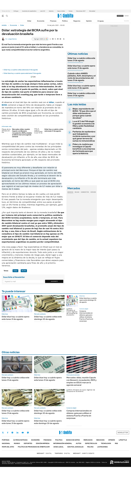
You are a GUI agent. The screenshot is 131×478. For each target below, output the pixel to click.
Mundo (17, 443)
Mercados (88, 440)
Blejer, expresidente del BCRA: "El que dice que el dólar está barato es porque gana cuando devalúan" (84, 113)
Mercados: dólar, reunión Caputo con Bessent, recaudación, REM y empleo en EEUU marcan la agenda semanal (22, 133)
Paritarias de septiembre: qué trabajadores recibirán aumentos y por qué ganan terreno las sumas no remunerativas (84, 136)
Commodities (85, 192)
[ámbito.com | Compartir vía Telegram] (60, 39)
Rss (116, 443)
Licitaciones (102, 447)
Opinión (89, 21)
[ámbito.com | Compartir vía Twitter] (55, 39)
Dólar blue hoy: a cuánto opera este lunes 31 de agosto (22, 73)
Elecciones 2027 (80, 11)
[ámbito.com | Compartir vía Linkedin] (58, 39)
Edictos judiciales (75, 447)
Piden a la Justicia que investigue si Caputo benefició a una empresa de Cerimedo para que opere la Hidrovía (84, 149)
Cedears (93, 192)
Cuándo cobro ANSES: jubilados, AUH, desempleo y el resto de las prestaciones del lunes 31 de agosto (82, 77)
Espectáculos (91, 443)
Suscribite (54, 281)
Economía (40, 21)
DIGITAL (44, 453)
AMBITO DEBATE (83, 453)
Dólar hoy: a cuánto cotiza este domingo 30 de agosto (48, 317)
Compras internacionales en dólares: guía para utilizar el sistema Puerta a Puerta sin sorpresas (86, 316)
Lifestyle (123, 440)
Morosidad (92, 11)
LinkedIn (17, 432)
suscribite (120, 15)
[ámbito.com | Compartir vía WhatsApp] (50, 39)
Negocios (76, 21)
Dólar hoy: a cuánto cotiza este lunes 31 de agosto (21, 70)
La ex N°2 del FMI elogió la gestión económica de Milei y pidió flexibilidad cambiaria (84, 124)
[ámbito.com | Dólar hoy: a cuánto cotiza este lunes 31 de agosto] (38, 130)
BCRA (4, 105)
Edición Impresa (42, 443)
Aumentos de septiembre (29, 11)
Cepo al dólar (61, 11)
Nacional (6, 443)
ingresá (126, 15)
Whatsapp (28, 432)
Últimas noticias (20, 440)
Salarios (51, 11)
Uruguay (100, 21)
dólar (51, 102)
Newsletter (126, 20)
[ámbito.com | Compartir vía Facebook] (53, 39)
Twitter (3, 432)
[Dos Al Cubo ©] (119, 462)
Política (65, 21)
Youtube (23, 432)
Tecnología (106, 443)
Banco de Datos (73, 440)
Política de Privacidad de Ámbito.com (34, 447)
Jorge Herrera (12, 39)
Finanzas (53, 21)
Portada (5, 440)
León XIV (42, 11)
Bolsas (77, 192)
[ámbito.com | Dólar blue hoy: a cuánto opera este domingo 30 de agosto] (72, 301)
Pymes (70, 11)
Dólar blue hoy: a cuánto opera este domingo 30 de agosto (88, 300)
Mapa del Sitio (8, 447)
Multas (90, 447)
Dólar (29, 21)
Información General (62, 443)
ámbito (4, 25)
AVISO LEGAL (58, 447)
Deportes (28, 443)
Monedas (70, 192)
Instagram (12, 432)
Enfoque (16, 11)
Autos (78, 443)
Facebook (7, 432)
